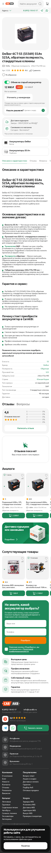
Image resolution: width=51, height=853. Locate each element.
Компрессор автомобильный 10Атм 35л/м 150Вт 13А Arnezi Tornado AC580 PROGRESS (37, 586)
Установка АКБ (29, 805)
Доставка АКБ (29, 807)
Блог (4, 779)
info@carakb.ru (30, 710)
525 (47, 372)
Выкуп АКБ (27, 813)
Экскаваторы (7, 816)
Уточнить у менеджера (18, 97)
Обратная (45, 369)
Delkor (46, 365)
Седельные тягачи (10, 807)
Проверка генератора (32, 816)
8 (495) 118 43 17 (30, 10)
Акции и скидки (29, 779)
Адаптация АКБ (29, 810)
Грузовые (6, 805)
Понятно (25, 846)
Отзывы (8, 404)
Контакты (6, 785)
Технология (10, 246)
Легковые (6, 802)
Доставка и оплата (30, 782)
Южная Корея (43, 379)
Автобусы (6, 810)
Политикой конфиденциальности (21, 650)
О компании (7, 776)
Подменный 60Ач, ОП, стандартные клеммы (12, 503)
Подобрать (25, 640)
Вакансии (6, 793)
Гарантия (26, 785)
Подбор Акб (28, 787)
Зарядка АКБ (28, 802)
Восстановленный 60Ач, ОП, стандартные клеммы (37, 503)
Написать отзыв (25, 428)
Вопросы (23, 404)
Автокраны (7, 819)
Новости (5, 782)
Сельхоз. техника (9, 813)
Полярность (10, 256)
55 (48, 362)
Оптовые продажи (31, 790)
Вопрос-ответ (28, 776)
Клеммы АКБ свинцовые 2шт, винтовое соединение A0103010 (13, 586)
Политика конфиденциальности (15, 824)
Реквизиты (7, 790)
